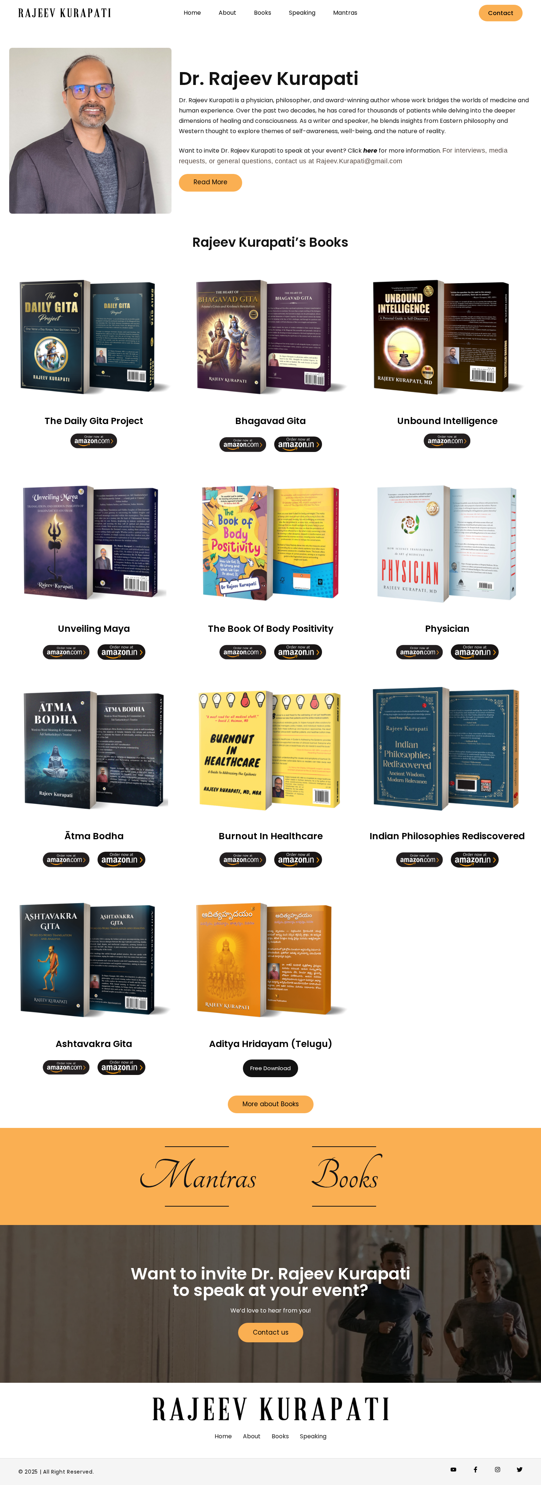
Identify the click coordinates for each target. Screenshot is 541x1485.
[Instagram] (498, 1469)
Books (344, 1176)
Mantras (197, 1176)
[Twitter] (520, 1469)
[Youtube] (453, 1469)
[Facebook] (475, 1469)
